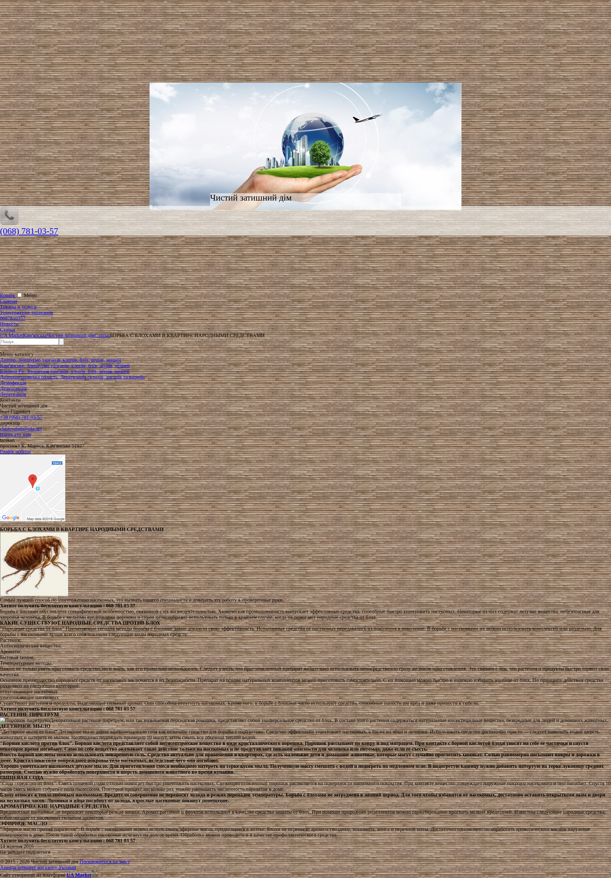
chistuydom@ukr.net (21, 428)
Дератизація (13, 394)
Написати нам (15, 434)
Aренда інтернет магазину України (38, 867)
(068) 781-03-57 (29, 231)
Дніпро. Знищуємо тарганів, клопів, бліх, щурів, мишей (60, 360)
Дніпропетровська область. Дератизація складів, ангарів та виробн (72, 377)
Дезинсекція (13, 388)
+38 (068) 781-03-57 (21, 417)
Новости (9, 324)
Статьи (7, 329)
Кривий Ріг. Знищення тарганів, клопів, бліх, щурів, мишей (65, 371)
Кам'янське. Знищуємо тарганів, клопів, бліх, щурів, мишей (65, 365)
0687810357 (12, 318)
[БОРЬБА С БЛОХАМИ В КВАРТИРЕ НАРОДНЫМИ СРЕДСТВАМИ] (34, 594)
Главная (8, 301)
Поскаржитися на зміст (105, 861)
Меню (30, 295)
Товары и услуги (18, 306)
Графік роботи (15, 451)
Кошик (8, 295)
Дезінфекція (13, 383)
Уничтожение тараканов (26, 312)
